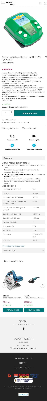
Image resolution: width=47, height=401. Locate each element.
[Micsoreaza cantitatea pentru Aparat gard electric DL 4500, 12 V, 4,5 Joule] (11, 114)
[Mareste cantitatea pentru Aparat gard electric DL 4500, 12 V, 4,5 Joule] (11, 111)
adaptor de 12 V (11, 88)
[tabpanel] (23, 30)
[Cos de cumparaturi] (44, 3)
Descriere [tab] (7, 158)
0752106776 (25, 345)
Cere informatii (30, 128)
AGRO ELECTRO (8, 63)
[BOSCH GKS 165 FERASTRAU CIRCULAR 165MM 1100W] (13, 280)
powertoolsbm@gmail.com (25, 348)
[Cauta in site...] (40, 3)
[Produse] (3, 3)
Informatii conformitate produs (13, 246)
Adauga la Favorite (10, 128)
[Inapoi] (45, 56)
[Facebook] (23, 329)
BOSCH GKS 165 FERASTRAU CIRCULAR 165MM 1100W (13, 298)
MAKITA (27, 296)
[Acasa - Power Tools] (15, 3)
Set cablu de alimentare (13, 170)
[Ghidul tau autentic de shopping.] (23, 394)
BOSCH (6, 296)
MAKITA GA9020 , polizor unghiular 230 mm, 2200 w (34, 298)
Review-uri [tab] (9, 250)
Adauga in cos (30, 113)
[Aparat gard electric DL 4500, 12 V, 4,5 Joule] (23, 30)
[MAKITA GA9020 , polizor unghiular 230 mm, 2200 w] (34, 280)
